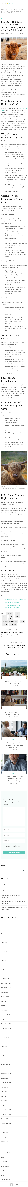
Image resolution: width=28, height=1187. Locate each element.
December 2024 (6, 983)
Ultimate (13, 624)
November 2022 (6, 1073)
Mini (11, 619)
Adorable (9, 613)
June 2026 (4, 942)
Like (11, 616)
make (4, 619)
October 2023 (5, 1033)
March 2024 (4, 1010)
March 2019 (4, 1141)
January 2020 (5, 1137)
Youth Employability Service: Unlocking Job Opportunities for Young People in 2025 (14, 745)
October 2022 (5, 1078)
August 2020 (5, 1128)
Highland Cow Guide (12, 602)
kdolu (16, 1184)
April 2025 (4, 969)
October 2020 (5, 1119)
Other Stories (5, 1166)
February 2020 (5, 1132)
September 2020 (6, 1123)
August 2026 (5, 933)
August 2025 (5, 951)
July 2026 (4, 938)
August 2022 (5, 1087)
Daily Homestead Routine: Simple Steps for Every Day (13, 902)
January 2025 (5, 978)
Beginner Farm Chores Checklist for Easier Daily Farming (14, 908)
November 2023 (6, 1028)
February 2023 (5, 1064)
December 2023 (6, 1024)
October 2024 (5, 992)
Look (17, 616)
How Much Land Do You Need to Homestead (11, 896)
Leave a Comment (18, 34)
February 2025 (5, 974)
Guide (4, 616)
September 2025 (6, 947)
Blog (2, 18)
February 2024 (5, 1014)
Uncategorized (5, 1179)
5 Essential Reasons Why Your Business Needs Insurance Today (14, 779)
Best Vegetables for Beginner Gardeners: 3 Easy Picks (13, 884)
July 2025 (4, 956)
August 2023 (5, 1037)
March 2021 (4, 1100)
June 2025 (4, 960)
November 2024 (6, 987)
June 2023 (4, 1046)
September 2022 (6, 1082)
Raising (5, 624)
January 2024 (5, 1019)
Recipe (3, 1170)
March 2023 (4, 1060)
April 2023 (4, 1055)
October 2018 (5, 1146)
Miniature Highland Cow (10, 621)
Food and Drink (5, 1161)
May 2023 (4, 1051)
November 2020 (6, 1114)
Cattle (17, 613)
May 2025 (4, 965)
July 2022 (4, 1091)
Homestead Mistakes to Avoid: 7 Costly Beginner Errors (12, 890)
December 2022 (6, 1069)
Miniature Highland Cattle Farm (16, 599)
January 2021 (5, 1105)
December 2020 (6, 1109)
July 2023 (4, 1042)
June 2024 (4, 1001)
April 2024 (4, 1005)
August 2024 (5, 996)
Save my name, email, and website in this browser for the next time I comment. (14, 846)
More (22, 621)
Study (3, 1175)
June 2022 (4, 1096)
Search (4, 866)
